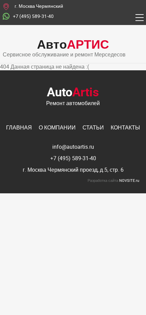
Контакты (125, 127)
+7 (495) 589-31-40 (33, 16)
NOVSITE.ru (129, 180)
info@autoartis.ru (73, 146)
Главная (19, 127)
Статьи (93, 127)
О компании (57, 127)
